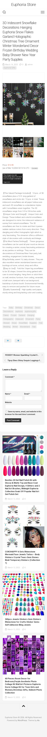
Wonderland (25, 327)
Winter (15, 327)
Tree (40, 323)
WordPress (22, 720)
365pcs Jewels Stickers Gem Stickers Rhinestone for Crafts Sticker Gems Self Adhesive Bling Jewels (23, 622)
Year (34, 327)
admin (30, 64)
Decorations (8, 311)
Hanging (30, 315)
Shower (6, 323)
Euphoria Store (23, 4)
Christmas (28, 308)
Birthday (19, 308)
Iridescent (19, 319)
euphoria (19, 311)
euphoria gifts (30, 311)
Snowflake (23, 323)
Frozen (13, 315)
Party (38, 319)
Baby (11, 308)
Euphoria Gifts (9, 68)
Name (8, 394)
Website (8, 402)
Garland (22, 315)
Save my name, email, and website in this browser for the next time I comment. (23, 413)
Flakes (6, 315)
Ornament (30, 319)
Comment (10, 377)
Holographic (8, 319)
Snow (14, 323)
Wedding (6, 327)
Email (27, 394)
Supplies (33, 323)
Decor (37, 308)
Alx (38, 720)
